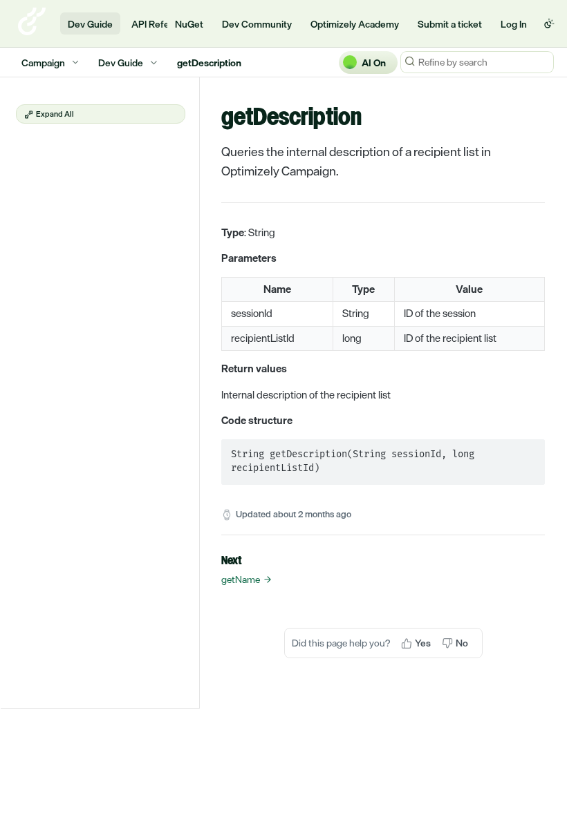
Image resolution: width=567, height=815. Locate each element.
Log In (514, 24)
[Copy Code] (528, 451)
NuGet (189, 24)
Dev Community (257, 24)
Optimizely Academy (354, 24)
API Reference (162, 24)
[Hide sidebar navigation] (196, 392)
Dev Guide (90, 24)
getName (240, 579)
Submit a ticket (450, 24)
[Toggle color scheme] (549, 23)
